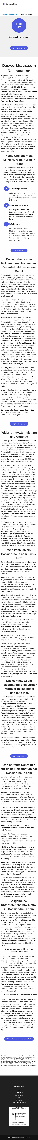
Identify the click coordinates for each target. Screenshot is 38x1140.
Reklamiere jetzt (19, 250)
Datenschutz (19, 1092)
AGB (19, 1090)
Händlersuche (13, 14)
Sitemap (19, 1100)
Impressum (19, 1095)
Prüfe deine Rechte (19, 424)
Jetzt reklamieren (19, 48)
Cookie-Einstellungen (19, 1102)
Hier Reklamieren (19, 756)
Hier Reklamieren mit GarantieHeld (19, 1039)
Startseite (4, 14)
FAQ (19, 1097)
